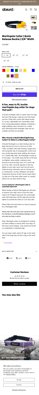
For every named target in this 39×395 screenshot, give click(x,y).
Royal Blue (33, 70)
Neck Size (5, 51)
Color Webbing (10, 66)
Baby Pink (20, 70)
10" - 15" (15, 55)
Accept (19, 380)
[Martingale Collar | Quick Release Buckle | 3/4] (3, 323)
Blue (12, 70)
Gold (25, 70)
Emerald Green (16, 70)
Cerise (29, 70)
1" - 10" (6, 55)
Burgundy (4, 76)
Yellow (8, 70)
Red (4, 70)
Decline (18, 385)
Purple (12, 76)
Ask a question (8, 251)
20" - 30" (6, 61)
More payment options (19, 99)
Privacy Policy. (11, 374)
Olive (8, 76)
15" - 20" (25, 55)
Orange (16, 76)
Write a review (19, 284)
